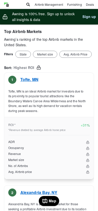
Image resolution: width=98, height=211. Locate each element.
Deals (90, 4)
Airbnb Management (49, 4)
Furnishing (74, 4)
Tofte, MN (29, 79)
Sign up (89, 16)
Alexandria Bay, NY (38, 192)
